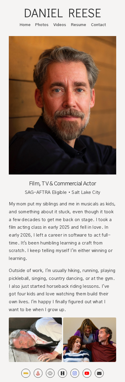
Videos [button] (59, 25)
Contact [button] (98, 25)
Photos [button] (42, 25)
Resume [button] (78, 25)
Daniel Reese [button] (62, 12)
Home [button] (25, 25)
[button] (25, 373)
